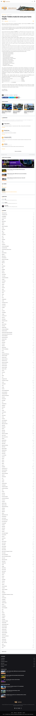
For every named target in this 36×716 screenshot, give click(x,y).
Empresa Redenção (18, 335)
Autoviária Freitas (18, 247)
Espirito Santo (18, 347)
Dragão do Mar (18, 327)
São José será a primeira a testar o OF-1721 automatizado (15, 686)
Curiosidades (18, 312)
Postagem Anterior (4, 154)
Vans (18, 609)
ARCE (18, 241)
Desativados (18, 319)
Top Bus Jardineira (18, 589)
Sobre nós (15, 712)
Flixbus (18, 375)
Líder (18, 413)
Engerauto (18, 340)
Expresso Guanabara (18, 362)
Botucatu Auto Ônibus (18, 259)
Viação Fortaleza (18, 627)
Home (12, 712)
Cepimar (18, 284)
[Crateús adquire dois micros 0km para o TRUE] (3, 691)
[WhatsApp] (15, 97)
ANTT (18, 236)
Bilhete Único (18, 256)
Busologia (18, 269)
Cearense (18, 282)
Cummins (18, 310)
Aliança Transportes (18, 226)
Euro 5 (18, 350)
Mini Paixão (18, 443)
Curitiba (18, 314)
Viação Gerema (18, 629)
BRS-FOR (18, 262)
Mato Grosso (18, 435)
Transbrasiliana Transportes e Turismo (18, 594)
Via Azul (18, 612)
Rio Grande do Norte (18, 519)
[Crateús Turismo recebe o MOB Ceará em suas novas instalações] (4, 174)
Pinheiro (18, 491)
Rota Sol (18, 536)
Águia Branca (18, 221)
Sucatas (18, 576)
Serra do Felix (18, 569)
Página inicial (4, 14)
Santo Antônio (18, 546)
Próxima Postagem (31, 154)
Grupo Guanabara (18, 392)
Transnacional (18, 597)
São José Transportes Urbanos (18, 556)
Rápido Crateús (18, 503)
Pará (18, 478)
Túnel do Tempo (18, 602)
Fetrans (18, 370)
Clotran (18, 294)
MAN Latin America (18, 423)
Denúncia (18, 317)
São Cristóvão (18, 549)
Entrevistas (18, 342)
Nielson (18, 463)
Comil (18, 297)
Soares (18, 574)
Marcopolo (18, 430)
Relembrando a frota (18, 514)
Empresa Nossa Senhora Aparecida (18, 332)
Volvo (18, 647)
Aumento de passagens (18, 246)
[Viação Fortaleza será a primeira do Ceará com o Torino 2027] (4, 179)
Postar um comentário (18, 151)
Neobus (18, 460)
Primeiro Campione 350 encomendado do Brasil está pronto (16, 169)
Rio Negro (18, 524)
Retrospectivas (18, 516)
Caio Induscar (18, 274)
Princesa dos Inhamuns (18, 498)
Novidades (18, 466)
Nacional (18, 456)
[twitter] (17, 708)
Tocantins (18, 587)
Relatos (18, 513)
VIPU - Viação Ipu (18, 642)
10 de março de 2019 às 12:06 (8, 138)
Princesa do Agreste (18, 496)
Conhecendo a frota (18, 302)
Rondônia (18, 529)
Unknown (5, 144)
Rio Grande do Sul (18, 521)
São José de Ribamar (18, 554)
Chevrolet (18, 287)
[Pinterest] (17, 97)
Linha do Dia (18, 415)
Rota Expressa (18, 534)
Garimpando (18, 383)
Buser (18, 267)
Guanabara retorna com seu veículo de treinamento (9, 191)
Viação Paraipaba (18, 632)
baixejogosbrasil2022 (7, 137)
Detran (18, 322)
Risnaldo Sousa (6, 130)
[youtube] (19, 708)
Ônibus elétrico (18, 471)
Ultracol (18, 604)
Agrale (18, 219)
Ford (18, 377)
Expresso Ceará (18, 357)
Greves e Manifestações (18, 390)
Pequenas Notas (18, 483)
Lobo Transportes (18, 420)
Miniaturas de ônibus (18, 445)
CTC (18, 309)
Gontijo (18, 387)
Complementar (18, 299)
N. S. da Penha (18, 455)
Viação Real (18, 637)
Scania (18, 564)
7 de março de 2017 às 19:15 (7, 131)
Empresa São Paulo (18, 337)
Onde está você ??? (18, 468)
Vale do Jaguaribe (18, 607)
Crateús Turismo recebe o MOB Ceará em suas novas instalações (16, 173)
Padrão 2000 (18, 476)
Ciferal (18, 292)
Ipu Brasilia (18, 400)
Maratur (18, 428)
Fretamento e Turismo (18, 380)
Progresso (18, 501)
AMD (18, 231)
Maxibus (18, 438)
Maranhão (18, 425)
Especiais (18, 345)
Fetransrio (18, 372)
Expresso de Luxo (18, 360)
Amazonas (18, 229)
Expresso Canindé (18, 355)
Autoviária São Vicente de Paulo (18, 249)
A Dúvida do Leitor (18, 214)
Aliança (18, 224)
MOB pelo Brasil (18, 450)
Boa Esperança (18, 257)
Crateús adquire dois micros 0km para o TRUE (13, 690)
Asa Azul (18, 242)
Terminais (18, 581)
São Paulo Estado (18, 559)
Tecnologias (18, 579)
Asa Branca (18, 244)
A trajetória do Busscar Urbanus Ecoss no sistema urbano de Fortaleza (29, 111)
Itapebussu (18, 405)
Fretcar (18, 382)
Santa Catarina (18, 541)
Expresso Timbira (8, 14)
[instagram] (21, 708)
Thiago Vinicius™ (7, 123)
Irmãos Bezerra (18, 403)
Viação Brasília (18, 622)
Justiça (18, 410)
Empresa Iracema (18, 330)
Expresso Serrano (18, 365)
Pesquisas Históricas (18, 488)
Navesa (18, 458)
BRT (18, 264)
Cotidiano (18, 307)
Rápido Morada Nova (18, 506)
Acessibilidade (18, 216)
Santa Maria (18, 544)
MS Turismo (18, 453)
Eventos (18, 352)
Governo (18, 388)
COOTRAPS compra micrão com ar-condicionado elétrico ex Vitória (16, 694)
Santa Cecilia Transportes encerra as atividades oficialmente (17, 111)
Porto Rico (18, 493)
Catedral (18, 279)
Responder (3, 127)
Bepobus (18, 254)
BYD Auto (18, 272)
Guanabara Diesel (18, 393)
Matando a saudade (18, 433)
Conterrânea (18, 304)
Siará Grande (18, 571)
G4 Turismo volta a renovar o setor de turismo (13, 679)
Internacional (18, 398)
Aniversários (18, 234)
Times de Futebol (18, 586)
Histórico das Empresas (18, 395)
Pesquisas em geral (18, 486)
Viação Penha (18, 634)
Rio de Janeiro (18, 518)
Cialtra (18, 289)
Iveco (18, 408)
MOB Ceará (18, 446)
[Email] (18, 97)
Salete (18, 539)
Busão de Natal (4, 187)
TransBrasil (18, 592)
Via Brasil (18, 614)
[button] (1, 1)
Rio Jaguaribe (18, 523)
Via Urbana (18, 619)
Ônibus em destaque (18, 473)
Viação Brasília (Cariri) (18, 624)
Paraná (18, 481)
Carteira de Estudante (18, 277)
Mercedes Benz (18, 440)
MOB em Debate (18, 448)
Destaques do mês (18, 320)
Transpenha (18, 599)
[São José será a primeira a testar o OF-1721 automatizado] (3, 687)
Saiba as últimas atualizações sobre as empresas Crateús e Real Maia (6, 111)
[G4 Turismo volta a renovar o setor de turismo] (3, 680)
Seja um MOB (20, 712)
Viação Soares (18, 639)
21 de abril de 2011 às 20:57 (7, 124)
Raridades (18, 508)
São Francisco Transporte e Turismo (18, 551)
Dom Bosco (18, 325)
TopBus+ (18, 591)
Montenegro (18, 451)
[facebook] (15, 708)
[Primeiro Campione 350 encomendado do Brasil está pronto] (4, 170)
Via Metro (18, 617)
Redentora (18, 511)
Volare (18, 644)
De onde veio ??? (18, 315)
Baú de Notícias (18, 252)
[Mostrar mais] (20, 97)
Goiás (18, 385)
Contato (23, 712)
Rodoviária (18, 526)
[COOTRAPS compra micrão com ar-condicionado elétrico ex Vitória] (3, 695)
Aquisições (18, 239)
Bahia (18, 251)
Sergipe (18, 566)
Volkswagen (18, 645)
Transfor (18, 596)
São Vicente (18, 561)
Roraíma (18, 531)
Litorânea (18, 418)
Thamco (18, 584)
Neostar (18, 461)
